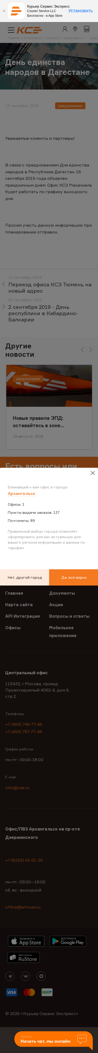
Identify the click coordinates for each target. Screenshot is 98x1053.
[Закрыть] (3, 11)
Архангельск (21, 493)
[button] (53, 1041)
